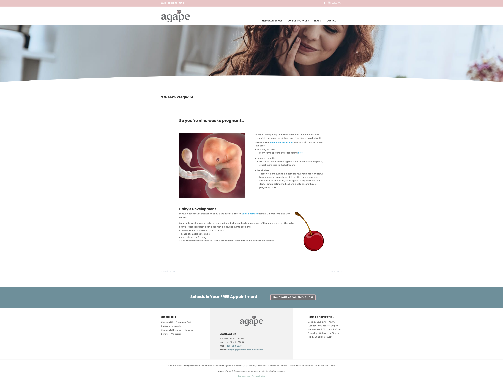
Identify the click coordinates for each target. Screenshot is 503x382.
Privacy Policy (258, 376)
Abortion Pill (167, 322)
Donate (164, 334)
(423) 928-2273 (175, 3)
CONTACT (332, 20)
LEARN (317, 20)
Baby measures (250, 213)
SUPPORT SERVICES (298, 20)
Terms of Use (244, 376)
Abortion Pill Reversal (171, 330)
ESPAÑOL (336, 2)
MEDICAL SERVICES (272, 20)
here (300, 152)
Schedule (188, 330)
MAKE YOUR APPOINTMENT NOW (293, 297)
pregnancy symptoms (281, 142)
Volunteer (176, 334)
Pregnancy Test (183, 322)
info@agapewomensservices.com (245, 349)
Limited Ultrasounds (171, 326)
